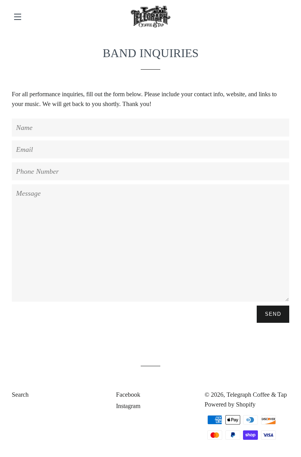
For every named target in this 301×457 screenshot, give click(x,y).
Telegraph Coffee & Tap (257, 394)
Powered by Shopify (230, 404)
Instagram (127, 406)
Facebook (127, 394)
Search (20, 394)
